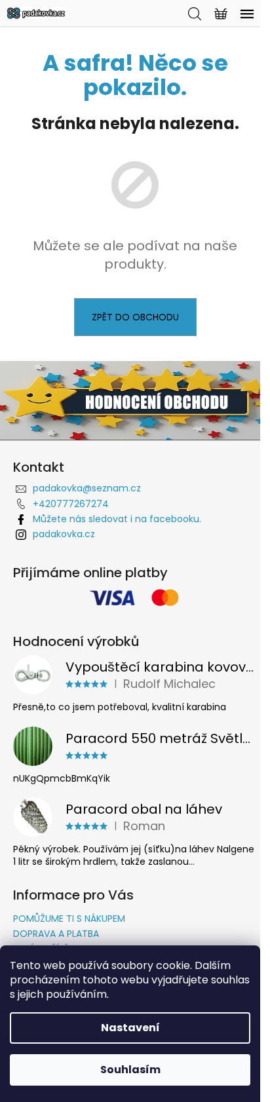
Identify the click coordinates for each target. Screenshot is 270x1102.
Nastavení (130, 1027)
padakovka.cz (64, 534)
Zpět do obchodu (135, 317)
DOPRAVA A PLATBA (56, 933)
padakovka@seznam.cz (87, 488)
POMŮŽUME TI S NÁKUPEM (69, 918)
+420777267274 (71, 503)
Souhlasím (130, 1069)
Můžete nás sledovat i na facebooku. (117, 518)
